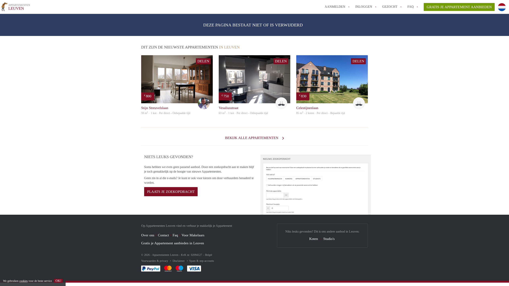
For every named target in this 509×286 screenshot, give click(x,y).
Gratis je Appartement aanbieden (459, 7)
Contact (163, 235)
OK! (58, 280)
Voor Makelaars (193, 235)
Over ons (147, 235)
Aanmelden (335, 6)
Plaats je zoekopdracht (171, 192)
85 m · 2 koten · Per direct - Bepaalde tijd (320, 113)
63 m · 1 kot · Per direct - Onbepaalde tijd (243, 113)
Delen (203, 61)
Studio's (329, 239)
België (208, 254)
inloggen (363, 6)
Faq (175, 235)
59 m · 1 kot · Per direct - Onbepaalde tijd (165, 113)
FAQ (410, 6)
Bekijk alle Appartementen (252, 138)
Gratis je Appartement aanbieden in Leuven (172, 243)
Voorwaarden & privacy (155, 260)
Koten (313, 239)
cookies (23, 280)
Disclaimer (179, 260)
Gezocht (389, 6)
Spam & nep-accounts (201, 260)
